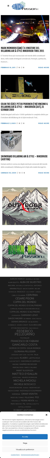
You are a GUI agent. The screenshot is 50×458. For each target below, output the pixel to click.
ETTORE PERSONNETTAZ (19, 328)
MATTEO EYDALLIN (24, 373)
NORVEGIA (16, 394)
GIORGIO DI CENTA (17, 348)
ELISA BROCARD (35, 325)
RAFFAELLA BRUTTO (32, 404)
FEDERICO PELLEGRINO (25, 333)
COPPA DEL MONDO (24, 302)
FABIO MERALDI (33, 328)
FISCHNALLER (24, 338)
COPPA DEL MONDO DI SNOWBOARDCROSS (24, 308)
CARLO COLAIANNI (18, 295)
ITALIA (36, 355)
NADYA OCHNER (13, 391)
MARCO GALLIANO (30, 367)
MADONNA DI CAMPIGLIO (30, 361)
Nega (25, 443)
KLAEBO (24, 358)
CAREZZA (38, 292)
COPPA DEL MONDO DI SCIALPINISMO (25, 305)
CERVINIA (32, 294)
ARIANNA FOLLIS (16, 289)
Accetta (25, 437)
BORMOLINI (12, 292)
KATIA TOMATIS (14, 358)
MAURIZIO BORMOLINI (29, 377)
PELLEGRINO (29, 397)
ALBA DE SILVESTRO (30, 282)
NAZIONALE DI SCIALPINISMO (31, 391)
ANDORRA (11, 285)
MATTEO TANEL (16, 377)
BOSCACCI (21, 292)
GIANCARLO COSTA (24, 344)
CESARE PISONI (24, 298)
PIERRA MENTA (27, 401)
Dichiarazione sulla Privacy (30, 455)
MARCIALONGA (18, 367)
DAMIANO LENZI (29, 315)
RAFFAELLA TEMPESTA (24, 407)
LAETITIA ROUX (34, 358)
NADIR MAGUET (34, 387)
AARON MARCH (17, 279)
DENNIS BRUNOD (19, 321)
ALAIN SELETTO (13, 282)
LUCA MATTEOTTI (14, 361)
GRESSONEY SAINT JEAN (18, 354)
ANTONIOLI (38, 285)
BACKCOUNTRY (28, 289)
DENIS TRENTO (36, 318)
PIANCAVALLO (16, 400)
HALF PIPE (30, 354)
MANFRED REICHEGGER (28, 364)
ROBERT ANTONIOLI (25, 410)
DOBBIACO (12, 325)
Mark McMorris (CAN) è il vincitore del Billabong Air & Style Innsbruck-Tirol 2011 (22, 49)
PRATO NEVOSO (16, 404)
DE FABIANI (27, 318)
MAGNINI (15, 364)
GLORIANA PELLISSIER (24, 351)
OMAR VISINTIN (29, 393)
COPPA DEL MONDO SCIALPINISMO (25, 312)
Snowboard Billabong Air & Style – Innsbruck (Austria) (24, 158)
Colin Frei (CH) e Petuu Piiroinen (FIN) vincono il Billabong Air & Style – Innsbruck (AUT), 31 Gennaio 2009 (24, 106)
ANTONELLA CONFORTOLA (24, 285)
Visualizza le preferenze (25, 449)
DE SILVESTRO (33, 322)
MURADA (25, 387)
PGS (37, 397)
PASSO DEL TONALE (17, 397)
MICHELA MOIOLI (24, 380)
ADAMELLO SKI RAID (32, 279)
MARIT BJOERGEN (24, 370)
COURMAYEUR (16, 315)
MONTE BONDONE (15, 387)
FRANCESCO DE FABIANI (25, 341)
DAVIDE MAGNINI (15, 318)
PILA (36, 400)
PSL (24, 404)
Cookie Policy (15, 455)
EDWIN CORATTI (22, 325)
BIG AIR (37, 289)
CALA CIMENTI (30, 292)
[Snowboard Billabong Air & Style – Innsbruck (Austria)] (11, 141)
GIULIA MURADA (33, 348)
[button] (46, 415)
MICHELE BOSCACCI (25, 384)
